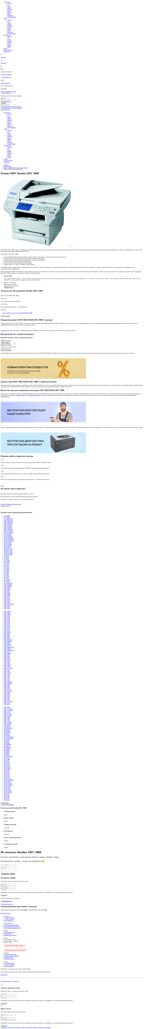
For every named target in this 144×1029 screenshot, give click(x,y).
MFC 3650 (7, 702)
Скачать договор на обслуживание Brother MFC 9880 (17, 313)
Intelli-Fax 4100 (8, 551)
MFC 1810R (7, 725)
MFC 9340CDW (8, 523)
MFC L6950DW (8, 529)
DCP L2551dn (8, 783)
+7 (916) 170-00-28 (6, 74)
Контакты (7, 51)
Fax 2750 (6, 575)
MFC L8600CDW (9, 650)
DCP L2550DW (8, 785)
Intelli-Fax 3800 (8, 553)
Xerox (9, 11)
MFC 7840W (7, 665)
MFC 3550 (7, 704)
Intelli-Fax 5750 (8, 548)
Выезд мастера (8, 50)
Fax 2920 (6, 566)
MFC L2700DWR (9, 532)
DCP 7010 (7, 777)
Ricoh (8, 14)
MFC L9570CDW (9, 604)
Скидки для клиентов (10, 954)
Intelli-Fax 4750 (8, 550)
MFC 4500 (7, 696)
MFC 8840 (7, 643)
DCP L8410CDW (9, 738)
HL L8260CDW (8, 518)
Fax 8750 (6, 556)
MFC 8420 (7, 656)
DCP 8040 (7, 752)
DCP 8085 (7, 743)
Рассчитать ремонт (6, 350)
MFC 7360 (7, 677)
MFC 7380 (7, 676)
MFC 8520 (7, 652)
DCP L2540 (7, 786)
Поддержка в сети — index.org (10, 981)
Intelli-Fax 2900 (8, 554)
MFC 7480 (7, 671)
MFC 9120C (7, 626)
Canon (9, 6)
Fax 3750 (6, 563)
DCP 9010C (7, 735)
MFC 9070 (7, 628)
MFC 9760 (7, 596)
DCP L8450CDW (9, 737)
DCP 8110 (7, 741)
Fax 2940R (7, 515)
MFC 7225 (7, 680)
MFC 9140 (7, 625)
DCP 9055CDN (8, 728)
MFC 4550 (7, 695)
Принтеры (7, 2)
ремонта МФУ (21, 395)
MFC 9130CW (8, 524)
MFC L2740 (7, 711)
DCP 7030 (7, 773)
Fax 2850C (7, 569)
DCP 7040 (7, 770)
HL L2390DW (8, 584)
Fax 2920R (7, 517)
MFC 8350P (7, 659)
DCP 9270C (7, 726)
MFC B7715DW (8, 668)
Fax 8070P (7, 562)
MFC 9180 (7, 622)
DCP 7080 (7, 759)
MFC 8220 (7, 661)
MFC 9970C (7, 587)
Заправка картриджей (10, 935)
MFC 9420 (7, 616)
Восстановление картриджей (12, 928)
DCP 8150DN (8, 535)
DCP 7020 (7, 776)
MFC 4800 (7, 692)
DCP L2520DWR (9, 541)
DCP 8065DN (8, 747)
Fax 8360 (6, 557)
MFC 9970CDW (8, 520)
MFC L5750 (7, 689)
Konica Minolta (11, 17)
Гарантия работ (8, 957)
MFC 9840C (7, 595)
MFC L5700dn (8, 690)
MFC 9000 (7, 634)
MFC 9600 (7, 602)
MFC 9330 (7, 619)
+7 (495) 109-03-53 (6, 77)
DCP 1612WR (8, 545)
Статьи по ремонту (9, 964)
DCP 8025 (7, 753)
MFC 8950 (7, 635)
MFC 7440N (7, 673)
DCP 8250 (7, 740)
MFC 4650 (7, 693)
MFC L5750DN (8, 530)
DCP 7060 (7, 764)
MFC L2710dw (8, 714)
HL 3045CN (7, 580)
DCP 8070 (7, 746)
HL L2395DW (8, 583)
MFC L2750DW (8, 710)
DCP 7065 (7, 762)
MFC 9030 (7, 631)
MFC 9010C (7, 632)
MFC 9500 (7, 608)
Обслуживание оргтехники (12, 926)
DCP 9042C (7, 731)
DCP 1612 (7, 794)
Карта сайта (4, 974)
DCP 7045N (7, 768)
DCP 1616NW (8, 544)
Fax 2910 (6, 568)
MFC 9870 (7, 590)
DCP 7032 (7, 771)
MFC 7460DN (8, 527)
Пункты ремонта (9, 966)
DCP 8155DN (8, 533)
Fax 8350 (6, 559)
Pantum (9, 12)
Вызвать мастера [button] (5, 913)
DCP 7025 (7, 774)
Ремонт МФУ (8, 933)
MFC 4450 (7, 698)
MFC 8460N (7, 653)
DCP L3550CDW (9, 780)
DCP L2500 (7, 789)
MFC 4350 (7, 699)
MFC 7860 (7, 664)
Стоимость (4, 330)
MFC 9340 (7, 617)
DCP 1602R (7, 547)
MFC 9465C (7, 611)
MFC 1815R (7, 723)
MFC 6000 (7, 687)
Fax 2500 (6, 577)
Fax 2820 (6, 574)
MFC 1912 (7, 720)
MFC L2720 (7, 713)
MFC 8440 (7, 655)
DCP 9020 (7, 734)
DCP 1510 (7, 800)
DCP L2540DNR (8, 539)
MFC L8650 (7, 649)
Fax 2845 (6, 571)
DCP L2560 (7, 782)
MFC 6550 (7, 686)
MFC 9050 (7, 629)
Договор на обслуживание (11, 956)
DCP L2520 (7, 788)
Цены (5, 48)
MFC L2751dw (8, 708)
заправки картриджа (34, 395)
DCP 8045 (7, 750)
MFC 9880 (7, 589)
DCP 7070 (7, 761)
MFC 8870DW (8, 640)
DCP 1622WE (8, 792)
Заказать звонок (5, 316)
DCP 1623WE (8, 791)
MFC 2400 (7, 717)
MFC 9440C (7, 614)
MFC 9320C (7, 620)
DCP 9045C (7, 729)
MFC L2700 (7, 716)
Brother (9, 8)
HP (8, 5)
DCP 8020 (7, 755)
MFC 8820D (7, 644)
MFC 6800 (7, 685)
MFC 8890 (7, 637)
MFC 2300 (7, 719)
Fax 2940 (6, 565)
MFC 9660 (7, 599)
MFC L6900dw (8, 682)
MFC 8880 (7, 638)
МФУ (5, 18)
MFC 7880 (7, 662)
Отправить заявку (8, 874)
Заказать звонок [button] (5, 109)
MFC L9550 (7, 605)
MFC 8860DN (8, 641)
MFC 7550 (7, 670)
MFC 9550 (7, 607)
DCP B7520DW (8, 756)
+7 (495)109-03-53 (6, 901)
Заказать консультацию (7, 804)
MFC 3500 (7, 707)
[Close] (2, 984)
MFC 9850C (7, 593)
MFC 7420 (7, 674)
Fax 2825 (6, 572)
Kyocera (9, 3)
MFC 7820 (7, 667)
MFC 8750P (7, 646)
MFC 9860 (7, 592)
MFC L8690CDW (9, 647)
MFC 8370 (7, 658)
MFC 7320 (7, 679)
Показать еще (4, 803)
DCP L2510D (7, 542)
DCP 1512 (7, 798)
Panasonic (10, 15)
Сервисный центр (9, 963)
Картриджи (7, 35)
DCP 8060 (7, 749)
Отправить (4, 1003)
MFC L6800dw (8, 683)
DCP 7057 (7, 765)
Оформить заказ (9, 287)
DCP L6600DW (8, 536)
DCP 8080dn (7, 744)
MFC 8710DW (8, 526)
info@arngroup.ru (5, 83)
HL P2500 (7, 581)
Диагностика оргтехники (11, 925)
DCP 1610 (7, 795)
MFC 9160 (7, 623)
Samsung (9, 9)
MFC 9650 (7, 601)
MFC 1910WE (8, 722)
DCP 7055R (7, 767)
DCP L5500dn (8, 779)
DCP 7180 (7, 758)
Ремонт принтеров (9, 932)
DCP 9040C (7, 732)
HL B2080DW (8, 586)
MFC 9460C (7, 613)
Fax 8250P (7, 560)
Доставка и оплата (9, 959)
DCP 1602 (7, 797)
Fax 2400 (6, 578)
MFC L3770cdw (8, 701)
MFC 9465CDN (8, 521)
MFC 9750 (7, 598)
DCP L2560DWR (9, 538)
